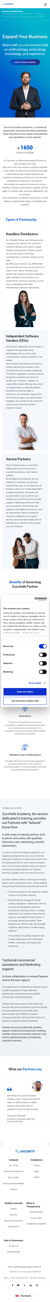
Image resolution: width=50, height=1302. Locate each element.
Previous (4, 1144)
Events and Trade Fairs (13, 1171)
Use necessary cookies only (25, 701)
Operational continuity (13, 1221)
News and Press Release (13, 1183)
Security (13, 1215)
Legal (36, 1171)
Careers (13, 1189)
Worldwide (26, 1296)
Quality (14, 1209)
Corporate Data (13, 1252)
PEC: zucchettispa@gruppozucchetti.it (24, 1267)
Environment (36, 1218)
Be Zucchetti (13, 1177)
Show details (35, 683)
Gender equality (36, 1212)
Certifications (13, 1226)
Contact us (13, 1246)
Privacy (36, 1165)
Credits (36, 1177)
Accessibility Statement (37, 1224)
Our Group (13, 1165)
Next (46, 1144)
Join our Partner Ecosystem (25, 62)
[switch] (43, 655)
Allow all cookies (25, 692)
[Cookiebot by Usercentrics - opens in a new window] (35, 599)
